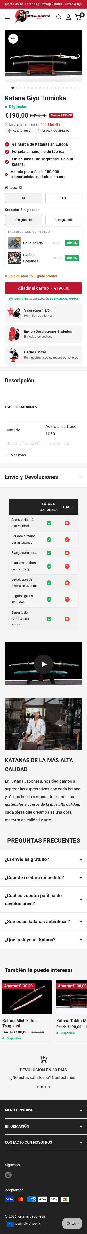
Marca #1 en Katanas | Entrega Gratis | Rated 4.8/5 (43, 4)
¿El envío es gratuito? (27, 859)
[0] (78, 17)
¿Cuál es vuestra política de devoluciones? (33, 899)
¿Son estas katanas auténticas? (37, 921)
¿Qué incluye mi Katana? (30, 940)
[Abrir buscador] (59, 17)
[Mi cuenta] (68, 17)
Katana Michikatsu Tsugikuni (19, 1023)
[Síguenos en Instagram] (8, 1174)
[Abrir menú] (7, 17)
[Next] (79, 56)
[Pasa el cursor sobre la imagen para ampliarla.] (13, 39)
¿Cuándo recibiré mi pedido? (34, 877)
